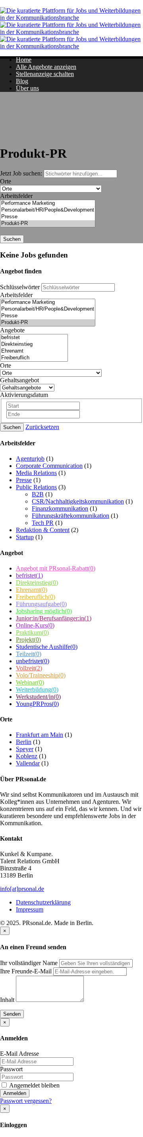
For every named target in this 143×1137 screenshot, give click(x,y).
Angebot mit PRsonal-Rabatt (55, 568)
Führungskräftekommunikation (70, 515)
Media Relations (36, 472)
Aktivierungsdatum (24, 394)
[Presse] (47, 217)
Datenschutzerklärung (43, 902)
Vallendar (28, 763)
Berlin (23, 741)
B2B (38, 494)
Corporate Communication (49, 465)
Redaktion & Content (43, 530)
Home (23, 59)
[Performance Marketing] (47, 203)
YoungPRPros (37, 703)
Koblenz (26, 756)
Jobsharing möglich (44, 611)
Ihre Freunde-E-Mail (26, 971)
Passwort (11, 1069)
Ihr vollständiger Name (29, 963)
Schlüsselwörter (20, 287)
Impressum (29, 909)
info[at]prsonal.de (22, 888)
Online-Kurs (35, 625)
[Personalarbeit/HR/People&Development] (47, 210)
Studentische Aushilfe (46, 646)
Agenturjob (30, 458)
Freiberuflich (35, 596)
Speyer (24, 749)
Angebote (12, 330)
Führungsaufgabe (41, 604)
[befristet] (34, 337)
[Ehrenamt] (34, 351)
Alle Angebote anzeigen (46, 66)
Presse (24, 480)
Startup (25, 537)
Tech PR (43, 522)
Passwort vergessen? (26, 1100)
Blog (22, 81)
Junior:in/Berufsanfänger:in (53, 618)
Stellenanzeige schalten (45, 74)
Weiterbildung (37, 689)
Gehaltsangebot (19, 380)
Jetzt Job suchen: (22, 173)
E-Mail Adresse (19, 1053)
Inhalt (7, 999)
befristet (29, 575)
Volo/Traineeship (41, 675)
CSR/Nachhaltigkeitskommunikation (78, 501)
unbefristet (32, 661)
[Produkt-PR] (47, 223)
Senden (12, 1014)
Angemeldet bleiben (34, 1085)
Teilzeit (28, 654)
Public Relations (36, 487)
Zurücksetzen (42, 427)
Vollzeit (29, 668)
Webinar (30, 682)
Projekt (28, 639)
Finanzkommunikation (60, 508)
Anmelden (14, 1093)
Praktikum (32, 632)
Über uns (27, 88)
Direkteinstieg (37, 582)
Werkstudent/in (38, 696)
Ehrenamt (31, 589)
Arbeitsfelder (16, 196)
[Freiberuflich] (34, 358)
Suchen (12, 239)
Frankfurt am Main (39, 734)
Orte (5, 181)
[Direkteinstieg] (34, 344)
